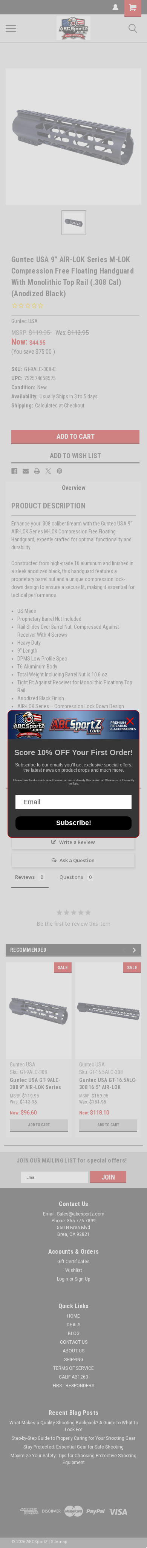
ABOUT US (73, 1351)
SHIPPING (73, 1359)
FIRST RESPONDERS (73, 1385)
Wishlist (73, 1270)
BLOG (74, 1333)
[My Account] (115, 7)
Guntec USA (22, 1065)
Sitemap (59, 1541)
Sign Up (82, 1279)
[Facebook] (14, 471)
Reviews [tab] (25, 876)
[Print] (37, 471)
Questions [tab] (71, 876)
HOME (73, 1316)
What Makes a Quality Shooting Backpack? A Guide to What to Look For (73, 1426)
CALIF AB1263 (73, 1377)
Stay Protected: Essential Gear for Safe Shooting (73, 1447)
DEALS (73, 1324)
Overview (74, 487)
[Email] (26, 471)
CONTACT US (73, 1342)
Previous (125, 950)
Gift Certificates (73, 1261)
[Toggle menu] (11, 28)
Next (135, 950)
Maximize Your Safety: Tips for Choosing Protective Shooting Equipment (73, 1459)
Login (62, 1279)
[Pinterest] (60, 471)
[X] (48, 471)
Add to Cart (39, 1125)
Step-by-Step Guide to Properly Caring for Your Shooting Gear (73, 1438)
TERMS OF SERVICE (73, 1368)
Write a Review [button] (77, 842)
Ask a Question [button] (77, 860)
